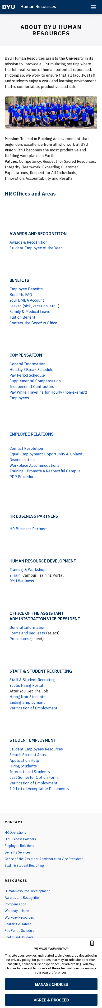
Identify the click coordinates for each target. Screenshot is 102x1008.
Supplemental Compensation (35, 381)
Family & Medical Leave (29, 311)
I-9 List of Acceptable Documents (39, 788)
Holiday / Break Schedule (31, 369)
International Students (29, 771)
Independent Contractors (31, 386)
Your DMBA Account (26, 300)
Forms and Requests (27, 633)
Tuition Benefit (22, 317)
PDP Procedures (23, 476)
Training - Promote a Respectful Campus (44, 471)
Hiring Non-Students (27, 696)
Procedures (19, 638)
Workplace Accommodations (34, 465)
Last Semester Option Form (33, 777)
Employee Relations (31, 434)
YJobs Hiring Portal (26, 685)
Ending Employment (27, 702)
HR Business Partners (28, 528)
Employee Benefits (26, 289)
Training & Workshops (28, 569)
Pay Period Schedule (27, 375)
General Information (27, 364)
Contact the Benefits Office (33, 323)
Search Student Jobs (27, 754)
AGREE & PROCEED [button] (51, 1000)
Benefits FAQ (20, 294)
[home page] (8, 7)
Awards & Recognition (28, 242)
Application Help (24, 760)
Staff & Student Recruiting (32, 679)
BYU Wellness (21, 581)
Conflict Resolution (26, 448)
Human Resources (38, 6)
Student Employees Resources (36, 749)
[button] (92, 943)
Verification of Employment (33, 708)
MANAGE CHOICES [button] (51, 984)
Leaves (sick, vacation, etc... (33, 306)
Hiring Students (23, 766)
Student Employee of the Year (35, 248)
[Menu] (93, 7)
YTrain (14, 575)
